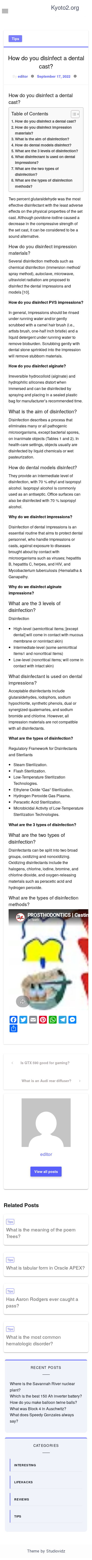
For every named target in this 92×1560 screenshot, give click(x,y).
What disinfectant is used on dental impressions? (45, 159)
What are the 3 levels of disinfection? (46, 150)
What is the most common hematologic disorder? (33, 1340)
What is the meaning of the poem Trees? (41, 1232)
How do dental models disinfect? (43, 145)
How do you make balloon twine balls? (43, 1402)
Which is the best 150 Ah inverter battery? (46, 1396)
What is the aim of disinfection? (42, 139)
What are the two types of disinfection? (37, 171)
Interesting (25, 1465)
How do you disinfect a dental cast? (45, 121)
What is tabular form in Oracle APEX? (45, 1267)
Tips (15, 38)
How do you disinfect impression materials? (43, 130)
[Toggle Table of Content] (72, 114)
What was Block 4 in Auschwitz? (38, 1408)
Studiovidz (55, 1551)
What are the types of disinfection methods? (43, 183)
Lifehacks (23, 1482)
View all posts (46, 1171)
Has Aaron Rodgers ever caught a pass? (42, 1302)
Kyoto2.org (65, 7)
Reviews (21, 1499)
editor (23, 76)
